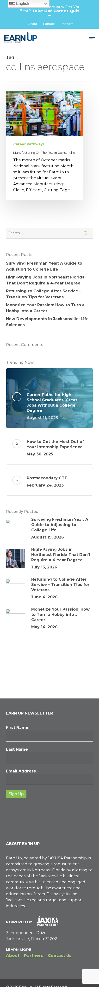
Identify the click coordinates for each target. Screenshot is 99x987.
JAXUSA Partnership (67, 858)
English (22, 3)
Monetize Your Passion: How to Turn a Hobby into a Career (45, 308)
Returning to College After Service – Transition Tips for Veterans (43, 294)
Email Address (21, 771)
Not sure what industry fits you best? (49, 11)
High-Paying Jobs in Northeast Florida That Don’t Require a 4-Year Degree (45, 280)
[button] (92, 37)
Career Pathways (28, 144)
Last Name (17, 749)
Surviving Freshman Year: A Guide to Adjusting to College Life (44, 266)
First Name (17, 727)
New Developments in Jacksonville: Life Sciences (47, 322)
